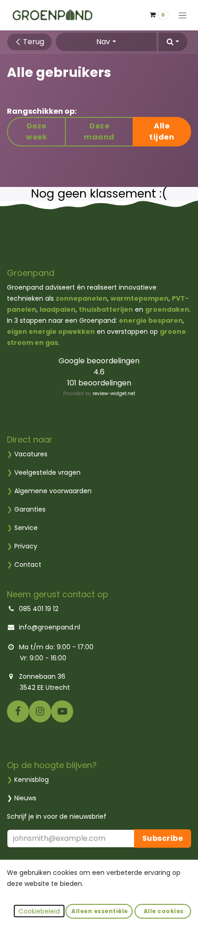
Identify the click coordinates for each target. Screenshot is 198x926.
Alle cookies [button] (163, 911)
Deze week (36, 131)
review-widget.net (114, 393)
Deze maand (99, 131)
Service (22, 527)
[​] (18, 711)
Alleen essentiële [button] (99, 911)
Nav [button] (103, 41)
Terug (32, 41)
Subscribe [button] (162, 838)
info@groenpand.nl (49, 627)
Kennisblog (31, 779)
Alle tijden (161, 131)
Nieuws (25, 798)
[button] (172, 42)
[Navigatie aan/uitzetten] (182, 15)
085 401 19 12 (38, 608)
